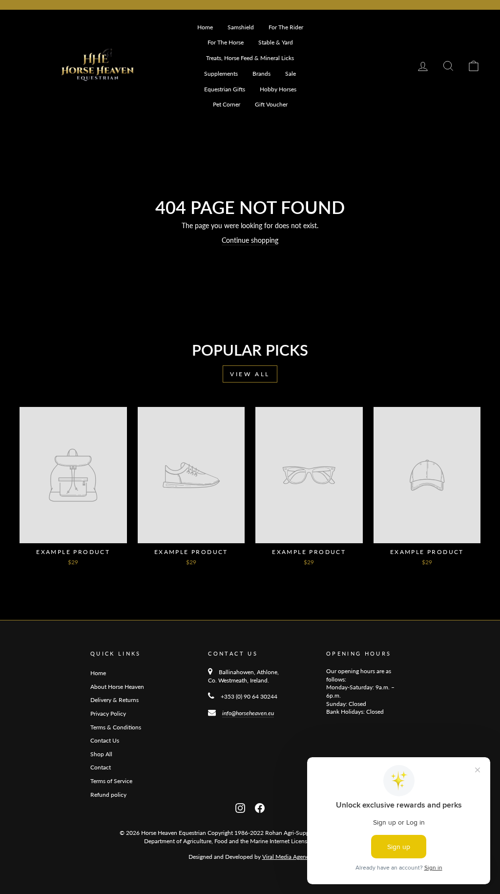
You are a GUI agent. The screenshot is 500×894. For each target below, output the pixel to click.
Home (205, 27)
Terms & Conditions (115, 727)
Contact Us (104, 740)
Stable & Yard (275, 42)
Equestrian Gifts (224, 89)
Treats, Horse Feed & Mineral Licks (250, 58)
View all (250, 374)
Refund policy (108, 794)
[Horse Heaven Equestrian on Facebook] (260, 807)
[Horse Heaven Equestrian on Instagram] (240, 807)
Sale (290, 73)
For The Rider (286, 27)
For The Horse (226, 42)
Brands (261, 73)
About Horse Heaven (117, 686)
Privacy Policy (108, 713)
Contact (100, 767)
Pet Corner (226, 104)
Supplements (221, 73)
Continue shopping (250, 240)
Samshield (241, 27)
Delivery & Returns (114, 699)
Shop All (101, 754)
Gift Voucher (271, 104)
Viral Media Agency (287, 856)
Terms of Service (111, 781)
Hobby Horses (278, 89)
